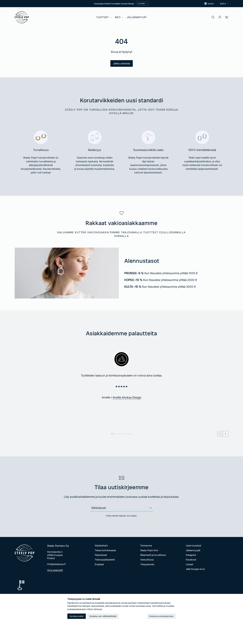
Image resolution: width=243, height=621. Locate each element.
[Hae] (213, 17)
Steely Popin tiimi (149, 550)
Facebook (191, 559)
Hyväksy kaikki (77, 616)
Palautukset (101, 555)
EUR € (223, 3)
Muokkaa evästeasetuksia (161, 616)
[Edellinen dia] (220, 434)
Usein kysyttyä (193, 545)
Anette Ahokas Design (127, 397)
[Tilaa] (150, 507)
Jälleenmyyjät (137, 17)
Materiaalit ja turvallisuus (153, 555)
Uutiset (189, 564)
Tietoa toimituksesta (105, 550)
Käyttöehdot (101, 545)
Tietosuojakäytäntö (105, 559)
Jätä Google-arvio (195, 569)
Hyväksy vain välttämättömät (102, 616)
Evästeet (99, 564)
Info (118, 17)
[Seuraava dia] (225, 434)
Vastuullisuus (147, 559)
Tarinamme (146, 545)
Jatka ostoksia (121, 63)
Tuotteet (102, 17)
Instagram (191, 555)
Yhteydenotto (147, 564)
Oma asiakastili (55, 570)
